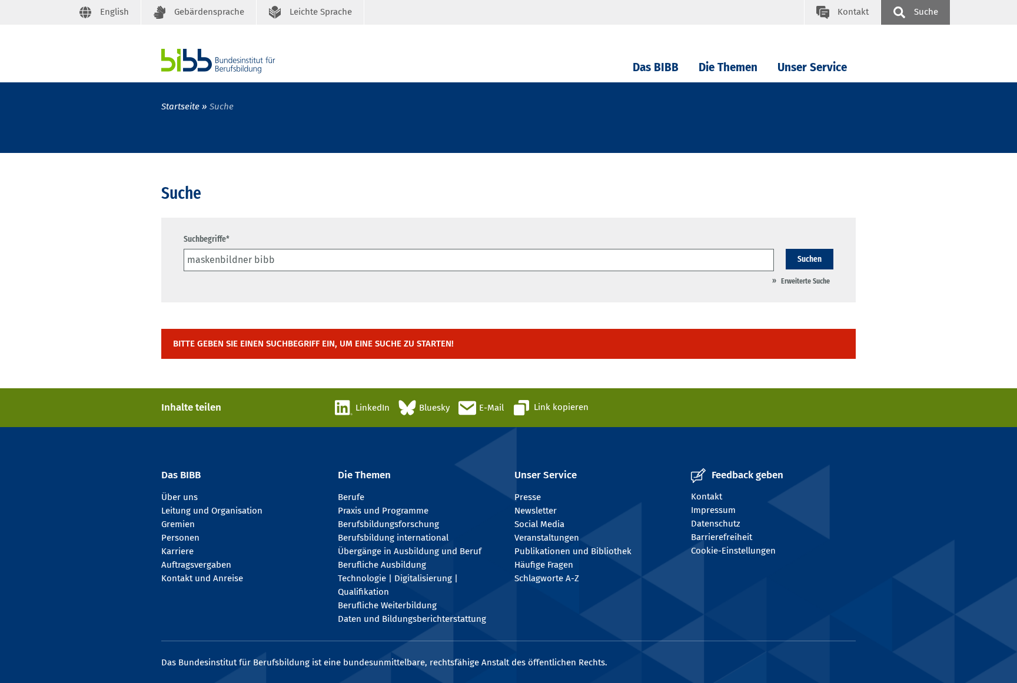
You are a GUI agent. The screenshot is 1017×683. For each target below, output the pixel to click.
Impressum (713, 510)
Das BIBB (656, 67)
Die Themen (728, 67)
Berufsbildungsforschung (388, 524)
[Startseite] (236, 61)
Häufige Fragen (543, 564)
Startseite (180, 106)
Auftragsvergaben (196, 564)
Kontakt (706, 496)
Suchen (809, 259)
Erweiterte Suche (805, 280)
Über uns (179, 497)
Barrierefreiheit (721, 537)
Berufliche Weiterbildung (387, 605)
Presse (527, 497)
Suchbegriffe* (207, 239)
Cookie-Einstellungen (733, 550)
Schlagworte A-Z (546, 578)
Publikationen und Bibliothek (573, 551)
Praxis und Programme (383, 510)
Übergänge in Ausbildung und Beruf (409, 551)
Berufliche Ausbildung (382, 564)
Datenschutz (715, 523)
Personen (180, 537)
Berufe (351, 497)
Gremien (178, 524)
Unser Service (812, 67)
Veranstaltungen (546, 537)
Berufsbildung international (393, 537)
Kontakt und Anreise (202, 578)
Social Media (539, 524)
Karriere (177, 551)
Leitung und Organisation (211, 510)
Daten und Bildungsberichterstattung (412, 619)
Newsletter (535, 510)
